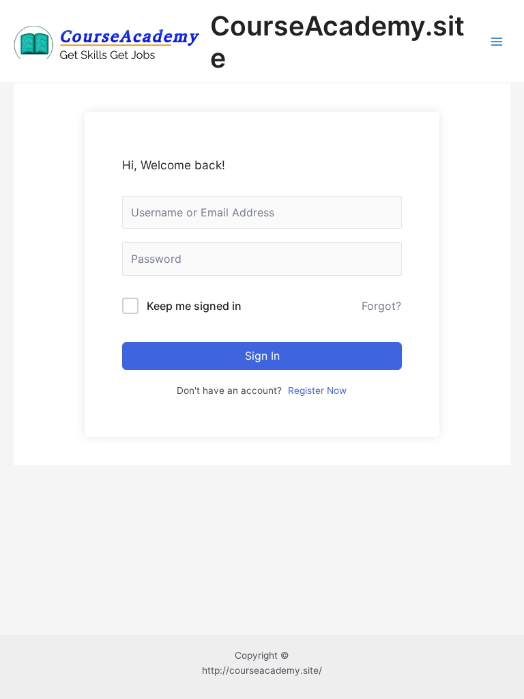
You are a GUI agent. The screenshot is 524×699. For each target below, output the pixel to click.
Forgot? (381, 306)
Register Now (317, 390)
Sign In (262, 355)
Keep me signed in (194, 306)
